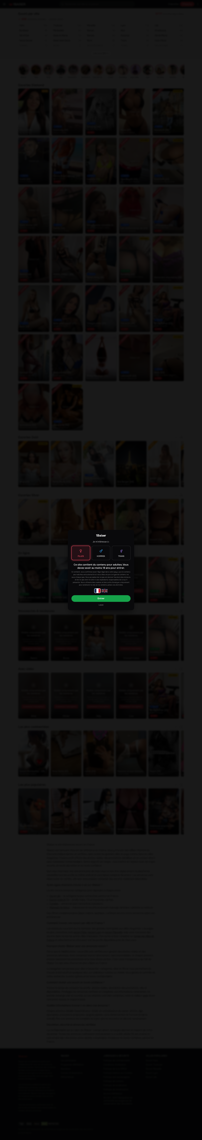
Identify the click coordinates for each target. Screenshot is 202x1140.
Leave (101, 605)
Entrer (101, 598)
